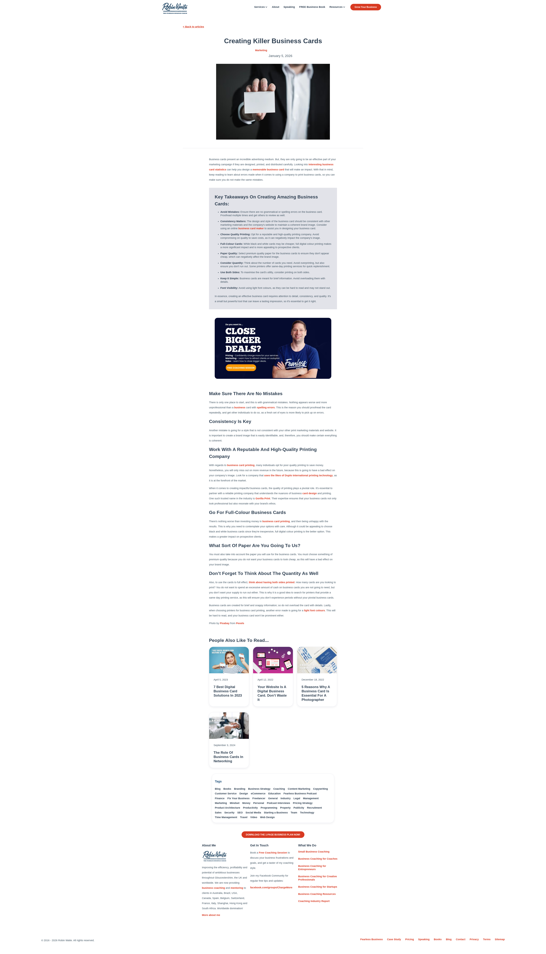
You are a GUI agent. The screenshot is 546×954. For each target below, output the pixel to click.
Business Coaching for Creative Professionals (317, 878)
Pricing (409, 939)
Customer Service (226, 793)
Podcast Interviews (278, 803)
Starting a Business (276, 812)
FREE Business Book (312, 7)
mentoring (237, 887)
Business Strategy (259, 788)
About (275, 7)
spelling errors (266, 407)
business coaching (213, 887)
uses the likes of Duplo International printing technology (298, 475)
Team (294, 812)
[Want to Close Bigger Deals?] (273, 348)
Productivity (250, 807)
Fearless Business (371, 939)
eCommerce (258, 793)
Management (311, 798)
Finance (220, 798)
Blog (218, 788)
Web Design (267, 817)
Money (246, 803)
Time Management (226, 817)
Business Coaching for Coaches (317, 858)
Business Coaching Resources (317, 894)
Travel (243, 817)
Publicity (298, 807)
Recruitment (314, 807)
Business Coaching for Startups (317, 886)
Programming (269, 807)
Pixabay (224, 623)
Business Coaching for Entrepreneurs (312, 868)
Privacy (474, 939)
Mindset (234, 803)
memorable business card (268, 169)
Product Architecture (227, 807)
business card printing (241, 465)
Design (243, 793)
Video (253, 817)
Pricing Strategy (303, 803)
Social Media (253, 812)
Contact (460, 939)
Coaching (279, 788)
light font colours (314, 610)
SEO (240, 812)
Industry (286, 798)
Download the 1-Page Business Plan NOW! (273, 834)
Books (227, 788)
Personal (258, 803)
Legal (296, 798)
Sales (218, 812)
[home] (175, 8)
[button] (261, 7)
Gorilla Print (263, 498)
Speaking (289, 7)
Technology (307, 812)
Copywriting (320, 788)
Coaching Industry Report (314, 901)
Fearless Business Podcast (300, 793)
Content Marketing (299, 788)
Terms (487, 939)
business (239, 407)
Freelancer (258, 798)
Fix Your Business (238, 798)
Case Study (394, 939)
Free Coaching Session (273, 852)
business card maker (251, 228)
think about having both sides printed (271, 582)
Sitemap (500, 939)
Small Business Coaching (313, 851)
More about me (211, 915)
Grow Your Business (366, 7)
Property (285, 807)
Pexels (240, 623)
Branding (239, 788)
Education (274, 793)
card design (309, 493)
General (273, 798)
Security (229, 812)
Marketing (261, 50)
